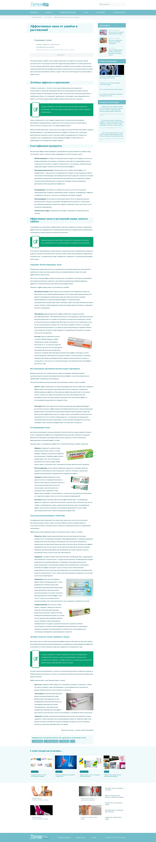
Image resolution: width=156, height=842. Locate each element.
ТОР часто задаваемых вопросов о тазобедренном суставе (111, 77)
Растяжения (112, 48)
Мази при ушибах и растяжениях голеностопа (65, 775)
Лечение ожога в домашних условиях (114, 789)
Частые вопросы (119, 12)
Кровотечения (84, 771)
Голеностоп (59, 771)
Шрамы (107, 771)
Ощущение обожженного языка (113, 818)
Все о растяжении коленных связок (111, 89)
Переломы (34, 12)
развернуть (60, 55)
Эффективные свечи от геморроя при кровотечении (90, 775)
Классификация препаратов (45, 47)
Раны (86, 12)
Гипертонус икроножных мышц (89, 818)
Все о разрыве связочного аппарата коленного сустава (111, 95)
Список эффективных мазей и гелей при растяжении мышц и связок (116, 52)
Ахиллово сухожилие (114, 38)
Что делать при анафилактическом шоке (111, 127)
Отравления (100, 12)
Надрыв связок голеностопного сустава (40, 799)
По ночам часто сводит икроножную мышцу (116, 33)
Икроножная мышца (114, 30)
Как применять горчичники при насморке (114, 811)
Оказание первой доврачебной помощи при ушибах (111, 114)
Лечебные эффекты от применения (47, 44)
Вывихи (49, 12)
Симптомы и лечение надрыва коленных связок (110, 83)
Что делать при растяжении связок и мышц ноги (111, 139)
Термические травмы (68, 12)
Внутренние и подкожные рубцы (113, 803)
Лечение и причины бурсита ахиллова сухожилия (115, 41)
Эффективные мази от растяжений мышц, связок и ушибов (55, 50)
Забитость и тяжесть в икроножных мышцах (88, 799)
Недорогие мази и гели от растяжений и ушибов (38, 775)
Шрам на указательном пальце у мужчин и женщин (114, 796)
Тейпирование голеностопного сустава (40, 818)
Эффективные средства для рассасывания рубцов (112, 775)
